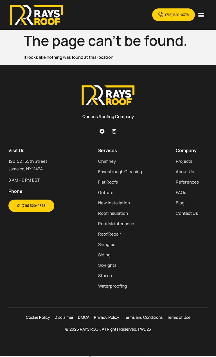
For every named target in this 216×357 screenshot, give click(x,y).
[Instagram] (114, 131)
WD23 (145, 329)
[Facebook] (102, 131)
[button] (201, 14)
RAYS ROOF (90, 329)
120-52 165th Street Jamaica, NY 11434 (27, 165)
